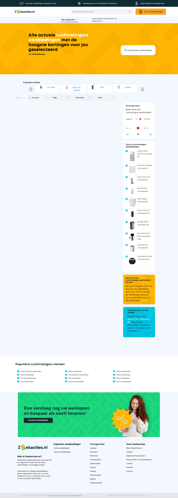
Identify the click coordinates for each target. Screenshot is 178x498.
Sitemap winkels (76, 495)
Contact (129, 452)
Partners (129, 467)
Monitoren (94, 456)
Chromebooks (95, 460)
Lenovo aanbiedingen (62, 452)
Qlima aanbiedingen (123, 378)
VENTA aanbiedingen (123, 375)
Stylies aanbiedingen (123, 371)
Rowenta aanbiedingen (76, 381)
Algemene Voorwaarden (135, 456)
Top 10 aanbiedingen (153, 11)
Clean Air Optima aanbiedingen (30, 371)
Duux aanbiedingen (27, 381)
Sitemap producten (66, 495)
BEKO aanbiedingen (75, 371)
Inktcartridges (95, 475)
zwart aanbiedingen (61, 448)
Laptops (93, 448)
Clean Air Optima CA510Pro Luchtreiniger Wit (144, 154)
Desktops (93, 452)
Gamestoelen (95, 463)
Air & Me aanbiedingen (28, 378)
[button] (31, 89)
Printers (93, 471)
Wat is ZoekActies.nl (134, 448)
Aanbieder (79, 98)
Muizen (93, 479)
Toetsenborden (96, 483)
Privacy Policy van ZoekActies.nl (139, 460)
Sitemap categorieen (54, 495)
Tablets (93, 467)
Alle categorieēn (68, 20)
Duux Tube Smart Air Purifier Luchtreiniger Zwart (143, 236)
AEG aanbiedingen (74, 378)
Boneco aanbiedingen (123, 381)
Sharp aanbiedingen (27, 375)
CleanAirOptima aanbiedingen (78, 375)
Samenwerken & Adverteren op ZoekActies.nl (104, 19)
